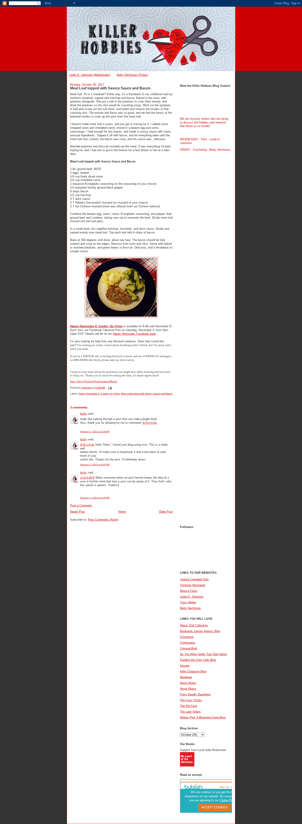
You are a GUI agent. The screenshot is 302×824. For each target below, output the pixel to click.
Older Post (166, 511)
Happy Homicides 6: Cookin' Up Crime (96, 326)
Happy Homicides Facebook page (134, 333)
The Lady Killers (190, 711)
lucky (83, 413)
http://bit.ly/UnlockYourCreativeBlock (93, 381)
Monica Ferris (188, 591)
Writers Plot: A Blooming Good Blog (203, 717)
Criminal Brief (188, 648)
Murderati (186, 677)
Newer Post (77, 511)
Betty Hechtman (190, 608)
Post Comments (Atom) (103, 519)
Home (122, 511)
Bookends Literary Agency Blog (200, 631)
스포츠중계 (87, 477)
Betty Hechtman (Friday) (132, 75)
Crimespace (187, 642)
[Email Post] (109, 387)
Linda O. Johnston (191, 596)
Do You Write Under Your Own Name (203, 654)
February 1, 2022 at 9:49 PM (94, 498)
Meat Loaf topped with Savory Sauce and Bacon (146, 393)
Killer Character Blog (193, 671)
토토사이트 (149, 422)
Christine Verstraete (192, 585)
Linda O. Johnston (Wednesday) (89, 75)
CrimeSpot (186, 637)
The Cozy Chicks (191, 700)
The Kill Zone (188, 706)
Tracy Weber (188, 602)
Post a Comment (81, 505)
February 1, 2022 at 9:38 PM (94, 431)
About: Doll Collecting (194, 625)
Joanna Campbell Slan (194, 579)
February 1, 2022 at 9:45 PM (94, 464)
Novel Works (188, 683)
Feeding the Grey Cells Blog (198, 660)
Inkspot (184, 665)
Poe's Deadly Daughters (195, 694)
